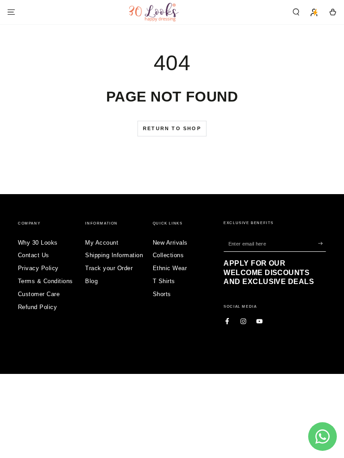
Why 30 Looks (38, 242)
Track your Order (109, 268)
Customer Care (39, 294)
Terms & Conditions (45, 281)
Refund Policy (37, 307)
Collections (168, 255)
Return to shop (172, 128)
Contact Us (33, 255)
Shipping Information (114, 255)
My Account (101, 242)
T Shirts (164, 281)
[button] (296, 12)
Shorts (162, 294)
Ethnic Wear (170, 268)
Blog (91, 281)
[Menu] (11, 12)
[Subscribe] (322, 243)
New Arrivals (170, 242)
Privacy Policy (38, 268)
